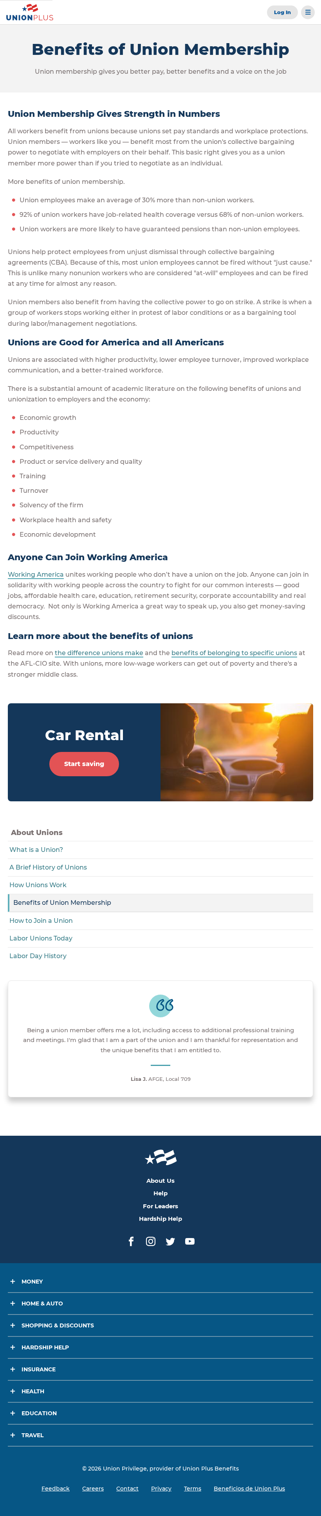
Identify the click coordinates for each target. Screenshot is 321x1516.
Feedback (55, 1488)
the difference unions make (99, 653)
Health (33, 1391)
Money (32, 1281)
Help (160, 1193)
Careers (93, 1488)
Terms (192, 1488)
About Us (160, 1180)
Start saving (84, 764)
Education (39, 1413)
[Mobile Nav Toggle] (308, 12)
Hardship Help (160, 1218)
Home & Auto (42, 1303)
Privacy (161, 1488)
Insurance (39, 1369)
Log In (282, 12)
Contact (127, 1488)
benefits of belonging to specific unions (234, 653)
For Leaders (160, 1206)
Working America (36, 574)
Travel (32, 1435)
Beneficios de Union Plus (249, 1488)
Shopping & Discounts (58, 1325)
